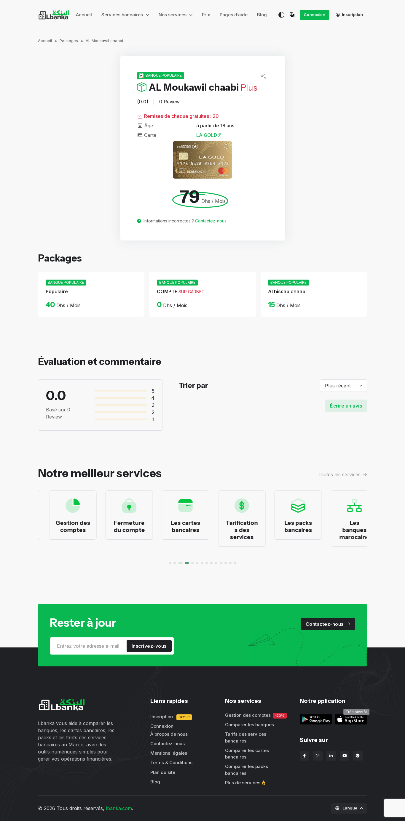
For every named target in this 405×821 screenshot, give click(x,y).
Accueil (84, 14)
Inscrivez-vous (149, 646)
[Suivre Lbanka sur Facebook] (304, 756)
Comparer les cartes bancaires (247, 754)
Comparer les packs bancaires (246, 770)
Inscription (352, 14)
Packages (69, 40)
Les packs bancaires (287, 526)
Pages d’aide (234, 14)
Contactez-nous (211, 220)
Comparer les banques (249, 724)
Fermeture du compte (118, 526)
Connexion (315, 14)
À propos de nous (169, 734)
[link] (351, 719)
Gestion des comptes (61, 526)
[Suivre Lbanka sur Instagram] (318, 756)
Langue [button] (350, 808)
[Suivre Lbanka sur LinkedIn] (331, 756)
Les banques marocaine (343, 530)
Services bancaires (122, 14)
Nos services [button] (173, 14)
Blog (262, 14)
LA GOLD (206, 135)
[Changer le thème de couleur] (281, 14)
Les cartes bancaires (174, 526)
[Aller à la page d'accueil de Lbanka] (53, 15)
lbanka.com (119, 808)
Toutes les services (339, 474)
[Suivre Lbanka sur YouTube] (344, 756)
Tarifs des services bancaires (245, 737)
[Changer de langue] (293, 15)
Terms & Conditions (171, 762)
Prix (206, 14)
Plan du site (162, 772)
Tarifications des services (231, 530)
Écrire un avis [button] (346, 406)
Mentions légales (168, 753)
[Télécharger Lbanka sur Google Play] (316, 719)
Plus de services (242, 782)
